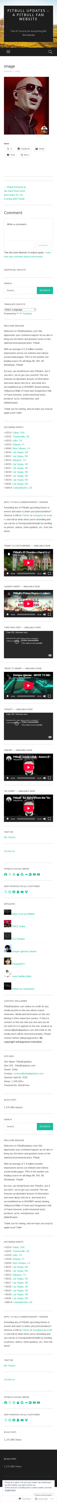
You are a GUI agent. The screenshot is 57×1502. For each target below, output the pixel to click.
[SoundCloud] (26, 874)
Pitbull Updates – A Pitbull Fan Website (28, 14)
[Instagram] (14, 874)
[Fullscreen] (49, 573)
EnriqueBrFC (18, 964)
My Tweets (9, 837)
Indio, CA (17, 440)
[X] (10, 874)
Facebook (9, 851)
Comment (43, 245)
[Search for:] (28, 290)
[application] (28, 562)
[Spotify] (30, 874)
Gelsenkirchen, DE (22, 488)
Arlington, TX (19, 460)
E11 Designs (18, 939)
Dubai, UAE (19, 432)
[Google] (22, 874)
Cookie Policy (10, 1490)
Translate (27, 313)
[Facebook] (5, 874)
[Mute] (44, 573)
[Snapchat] (18, 892)
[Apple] (18, 874)
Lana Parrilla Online (21, 976)
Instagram (38, 515)
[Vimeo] (26, 892)
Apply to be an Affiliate (23, 914)
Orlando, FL (19, 444)
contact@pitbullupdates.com (29, 1073)
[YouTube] (34, 874)
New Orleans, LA (21, 448)
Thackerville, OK (21, 436)
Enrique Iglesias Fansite (23, 951)
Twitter (26, 515)
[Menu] (8, 52)
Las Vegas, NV (20, 452)
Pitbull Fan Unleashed (22, 989)
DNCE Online (18, 926)
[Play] (7, 573)
